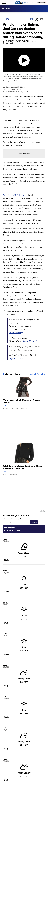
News (6, 19)
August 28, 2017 (29, 341)
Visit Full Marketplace (37, 374)
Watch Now (41, 2)
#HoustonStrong (16, 332)
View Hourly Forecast (11, 530)
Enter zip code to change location (14, 519)
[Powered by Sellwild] (41, 511)
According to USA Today (13, 195)
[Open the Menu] (4, 3)
